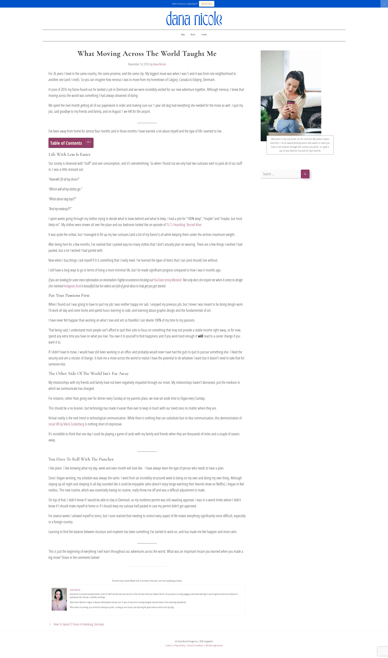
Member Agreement (214, 645)
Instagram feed (72, 285)
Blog (182, 34)
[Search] (305, 174)
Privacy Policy (179, 645)
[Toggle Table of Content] (87, 142)
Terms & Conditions (195, 645)
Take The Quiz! (206, 3)
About (193, 34)
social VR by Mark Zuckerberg (66, 424)
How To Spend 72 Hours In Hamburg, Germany (79, 624)
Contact (204, 34)
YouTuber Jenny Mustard (167, 279)
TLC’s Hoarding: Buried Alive (183, 224)
